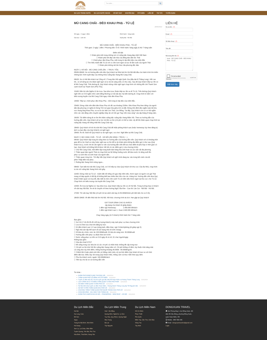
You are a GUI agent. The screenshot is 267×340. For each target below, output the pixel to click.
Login (167, 325)
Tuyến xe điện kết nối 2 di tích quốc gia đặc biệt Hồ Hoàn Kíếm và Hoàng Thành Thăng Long (109, 279)
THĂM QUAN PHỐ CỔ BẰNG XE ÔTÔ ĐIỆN (92, 277)
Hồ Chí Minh (139, 311)
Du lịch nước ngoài (102, 13)
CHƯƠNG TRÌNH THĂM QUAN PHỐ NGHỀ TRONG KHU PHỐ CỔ (100, 290)
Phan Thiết (138, 314)
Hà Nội (76, 311)
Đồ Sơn (76, 317)
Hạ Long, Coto (79, 314)
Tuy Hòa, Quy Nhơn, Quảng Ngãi (116, 317)
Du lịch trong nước (82, 13)
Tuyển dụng (170, 13)
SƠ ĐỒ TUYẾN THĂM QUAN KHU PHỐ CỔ (92, 288)
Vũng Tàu (138, 323)
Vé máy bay (117, 13)
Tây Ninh (138, 325)
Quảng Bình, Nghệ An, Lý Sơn (115, 314)
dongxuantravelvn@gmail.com (182, 323)
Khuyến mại (129, 13)
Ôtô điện (141, 13)
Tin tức (160, 13)
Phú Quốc (138, 317)
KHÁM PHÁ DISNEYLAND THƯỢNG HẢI (91, 275)
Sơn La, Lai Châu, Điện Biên (83, 328)
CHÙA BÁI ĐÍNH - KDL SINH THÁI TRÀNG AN (93, 292)
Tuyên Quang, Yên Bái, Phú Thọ (84, 331)
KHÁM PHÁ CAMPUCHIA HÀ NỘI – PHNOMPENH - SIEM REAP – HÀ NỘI (102, 294)
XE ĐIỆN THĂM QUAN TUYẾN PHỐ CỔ (91, 284)
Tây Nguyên (109, 325)
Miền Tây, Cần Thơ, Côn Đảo (144, 320)
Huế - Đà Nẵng (110, 311)
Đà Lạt (107, 323)
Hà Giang (77, 325)
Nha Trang (108, 320)
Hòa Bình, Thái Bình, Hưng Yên (84, 334)
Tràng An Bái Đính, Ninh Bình (83, 323)
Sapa (75, 320)
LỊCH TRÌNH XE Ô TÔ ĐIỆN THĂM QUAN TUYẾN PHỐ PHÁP (98, 281)
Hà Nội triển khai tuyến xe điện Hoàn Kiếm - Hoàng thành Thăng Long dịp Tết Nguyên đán (108, 286)
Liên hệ (150, 13)
